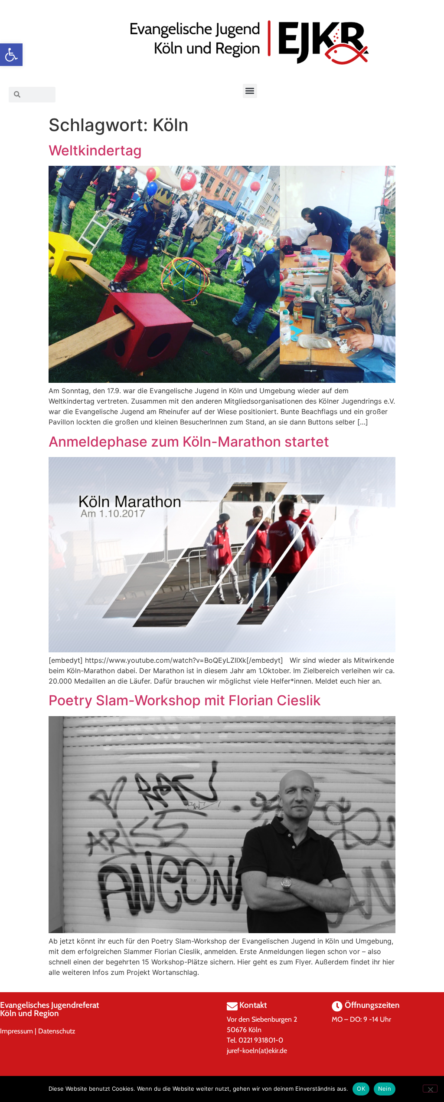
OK (361, 1088)
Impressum (16, 1031)
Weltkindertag (95, 150)
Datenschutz (56, 1031)
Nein (384, 1088)
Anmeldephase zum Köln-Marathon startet (189, 441)
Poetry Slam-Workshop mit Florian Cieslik (185, 700)
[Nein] (430, 1088)
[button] (11, 54)
